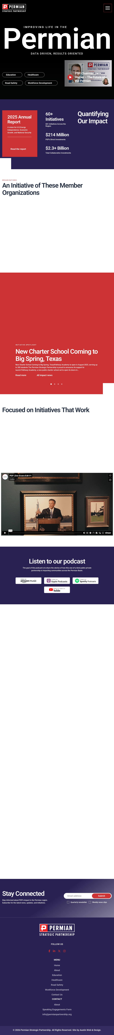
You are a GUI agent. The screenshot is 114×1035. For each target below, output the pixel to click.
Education (57, 975)
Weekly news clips (99, 902)
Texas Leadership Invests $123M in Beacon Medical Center (50, 359)
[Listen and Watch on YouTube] (57, 594)
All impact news (44, 380)
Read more (20, 380)
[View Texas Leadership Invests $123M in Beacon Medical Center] (57, 313)
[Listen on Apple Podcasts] (57, 585)
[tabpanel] (57, 334)
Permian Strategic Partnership (36, 1030)
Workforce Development (57, 989)
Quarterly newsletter (79, 902)
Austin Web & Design (90, 1030)
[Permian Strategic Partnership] (14, 8)
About (57, 970)
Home (57, 965)
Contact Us (57, 994)
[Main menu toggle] (108, 8)
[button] (12, 74)
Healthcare (57, 980)
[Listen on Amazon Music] (28, 585)
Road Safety (57, 985)
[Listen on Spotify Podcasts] (85, 585)
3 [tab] (58, 388)
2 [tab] (54, 388)
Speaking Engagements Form (57, 1009)
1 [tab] (51, 388)
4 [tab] (61, 388)
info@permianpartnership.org (57, 1014)
